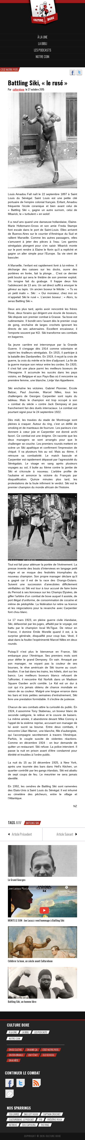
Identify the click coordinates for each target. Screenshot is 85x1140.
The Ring (45, 1125)
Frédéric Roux (54, 1119)
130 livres (14, 1114)
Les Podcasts (42, 50)
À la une (42, 37)
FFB (40, 1119)
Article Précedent (22, 834)
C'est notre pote (50, 1049)
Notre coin (42, 56)
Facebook (73, 72)
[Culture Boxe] (42, 6)
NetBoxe (13, 1125)
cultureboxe (18, 89)
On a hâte (13, 1060)
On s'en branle (16, 1055)
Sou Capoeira (29, 1125)
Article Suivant (65, 834)
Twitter (79, 72)
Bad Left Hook (31, 1114)
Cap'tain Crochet (51, 1114)
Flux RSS (36, 1083)
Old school (48, 1055)
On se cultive (15, 1049)
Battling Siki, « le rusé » (37, 82)
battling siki (32, 823)
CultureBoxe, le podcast (21, 1119)
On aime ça (32, 1049)
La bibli (42, 43)
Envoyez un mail (9, 1093)
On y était (33, 1055)
